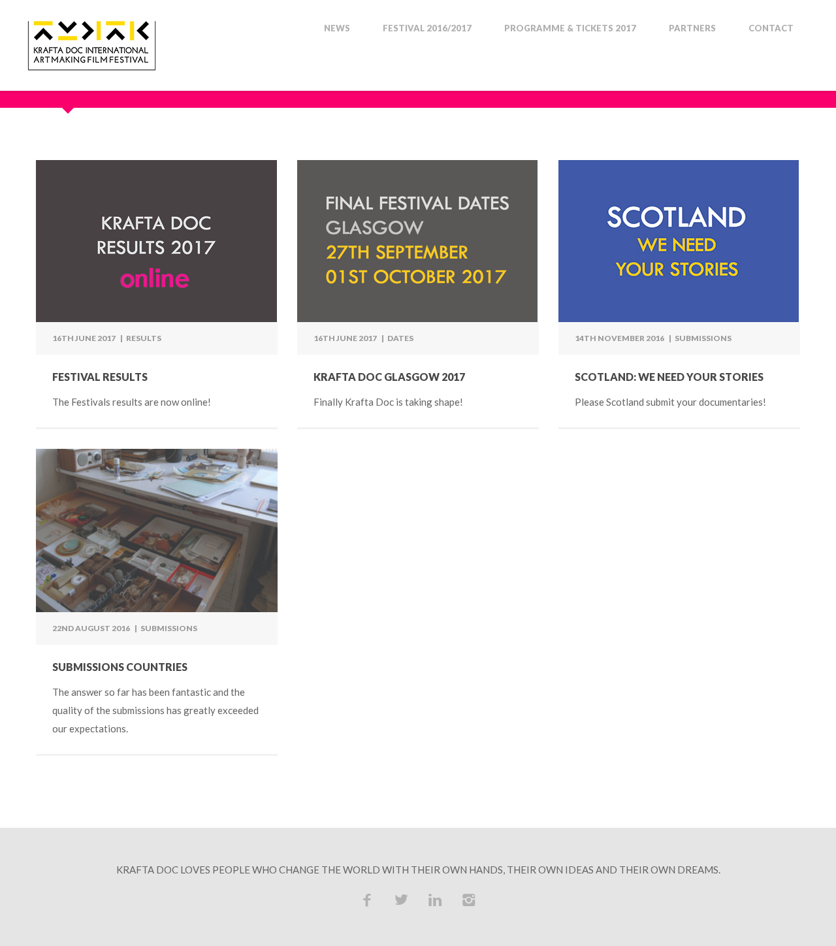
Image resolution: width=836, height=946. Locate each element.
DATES (400, 338)
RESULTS (143, 338)
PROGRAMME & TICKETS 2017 (570, 28)
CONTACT (771, 28)
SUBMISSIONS (703, 338)
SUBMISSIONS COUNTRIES (119, 667)
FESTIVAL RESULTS (100, 376)
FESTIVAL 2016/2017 (427, 28)
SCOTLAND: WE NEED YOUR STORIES (669, 376)
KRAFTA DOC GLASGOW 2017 (389, 376)
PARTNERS (692, 28)
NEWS (337, 28)
